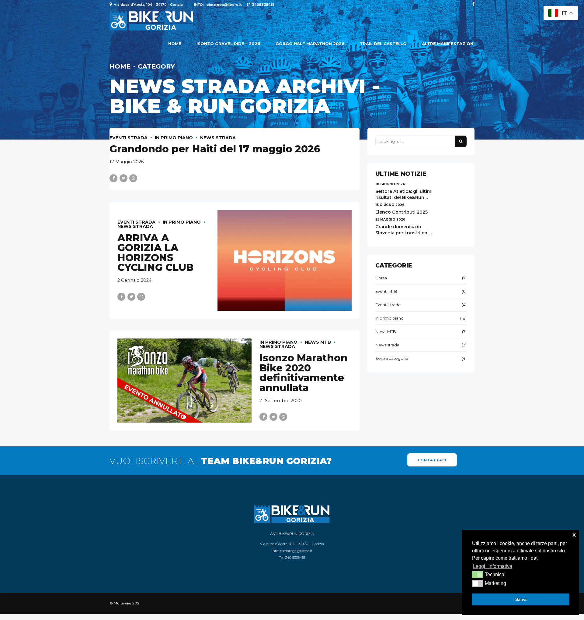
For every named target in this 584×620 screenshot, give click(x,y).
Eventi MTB (386, 291)
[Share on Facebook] (113, 178)
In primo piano (174, 137)
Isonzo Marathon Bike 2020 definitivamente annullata (303, 373)
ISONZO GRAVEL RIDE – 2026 (228, 43)
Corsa (381, 277)
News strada (218, 137)
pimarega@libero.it (296, 551)
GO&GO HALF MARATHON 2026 (310, 43)
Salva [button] (521, 599)
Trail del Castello (383, 43)
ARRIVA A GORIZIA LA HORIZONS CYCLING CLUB (155, 253)
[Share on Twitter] (123, 178)
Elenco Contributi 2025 (401, 212)
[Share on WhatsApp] (133, 178)
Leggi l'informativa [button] (492, 566)
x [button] (574, 534)
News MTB (318, 342)
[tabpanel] (184, 380)
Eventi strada (128, 137)
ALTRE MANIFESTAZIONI (448, 43)
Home (174, 43)
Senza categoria (391, 358)
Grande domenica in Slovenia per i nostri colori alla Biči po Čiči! (405, 233)
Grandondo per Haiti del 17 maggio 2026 (214, 149)
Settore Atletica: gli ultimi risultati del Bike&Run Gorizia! (404, 197)
